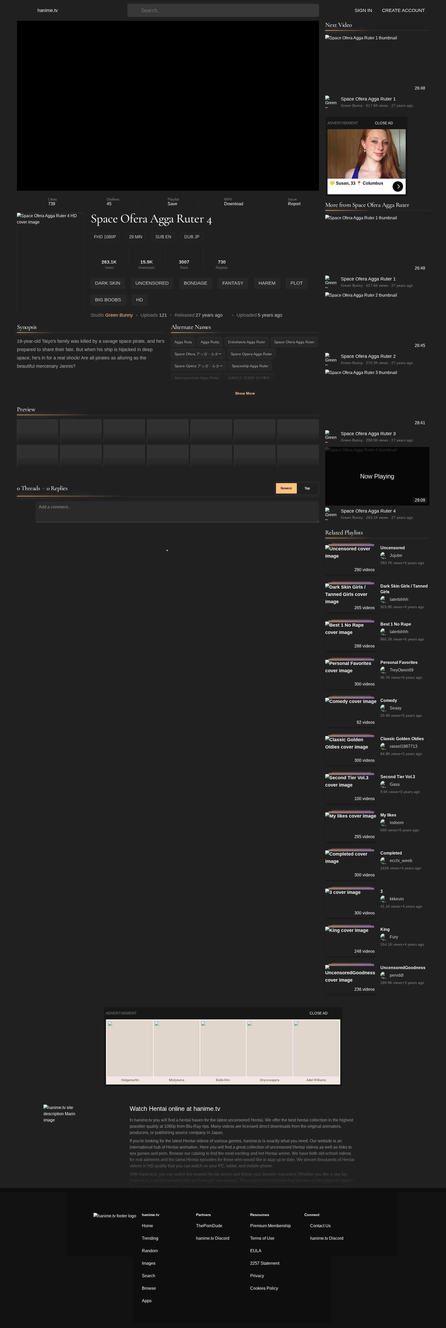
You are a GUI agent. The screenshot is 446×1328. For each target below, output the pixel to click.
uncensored (152, 283)
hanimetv (47, 10)
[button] (24, 10)
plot (297, 283)
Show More (245, 393)
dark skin (107, 283)
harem (267, 283)
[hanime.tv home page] (114, 1219)
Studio (112, 315)
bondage (195, 283)
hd (139, 299)
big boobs (108, 299)
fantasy (232, 283)
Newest (286, 488)
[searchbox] (228, 10)
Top (307, 488)
